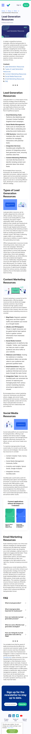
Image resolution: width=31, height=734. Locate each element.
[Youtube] (21, 715)
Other (15, 11)
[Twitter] (17, 715)
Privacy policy (6, 720)
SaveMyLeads (7, 657)
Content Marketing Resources (15, 74)
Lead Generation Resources (14, 67)
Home (3, 11)
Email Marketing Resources (14, 79)
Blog (9, 11)
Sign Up (26, 5)
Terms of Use (15, 720)
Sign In (19, 5)
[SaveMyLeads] (8, 5)
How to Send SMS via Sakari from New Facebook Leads (8, 526)
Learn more (10, 727)
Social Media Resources (13, 76)
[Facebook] (10, 715)
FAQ (6, 81)
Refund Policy (25, 720)
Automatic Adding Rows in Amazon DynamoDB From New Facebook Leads (20, 526)
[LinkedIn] (13, 715)
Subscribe (22, 704)
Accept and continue (12, 731)
